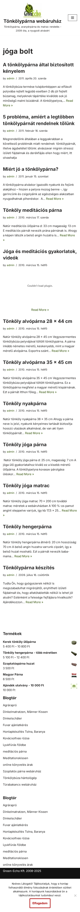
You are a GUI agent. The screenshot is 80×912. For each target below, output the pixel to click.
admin (10, 78)
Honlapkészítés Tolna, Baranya (24, 731)
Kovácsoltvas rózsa (16, 738)
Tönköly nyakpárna (25, 403)
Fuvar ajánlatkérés (15, 725)
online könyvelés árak (18, 765)
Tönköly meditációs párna (32, 210)
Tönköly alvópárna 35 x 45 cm (37, 362)
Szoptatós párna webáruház (22, 771)
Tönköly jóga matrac (26, 485)
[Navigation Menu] (72, 17)
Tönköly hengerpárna (27, 526)
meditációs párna (15, 751)
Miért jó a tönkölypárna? (30, 169)
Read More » (55, 199)
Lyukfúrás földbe (14, 745)
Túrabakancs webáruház (20, 784)
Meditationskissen (15, 758)
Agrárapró (10, 705)
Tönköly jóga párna (25, 444)
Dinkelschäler (12, 718)
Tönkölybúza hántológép (20, 778)
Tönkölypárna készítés (28, 567)
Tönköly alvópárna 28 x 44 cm (37, 321)
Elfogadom (40, 903)
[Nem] (75, 895)
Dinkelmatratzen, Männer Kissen (25, 712)
